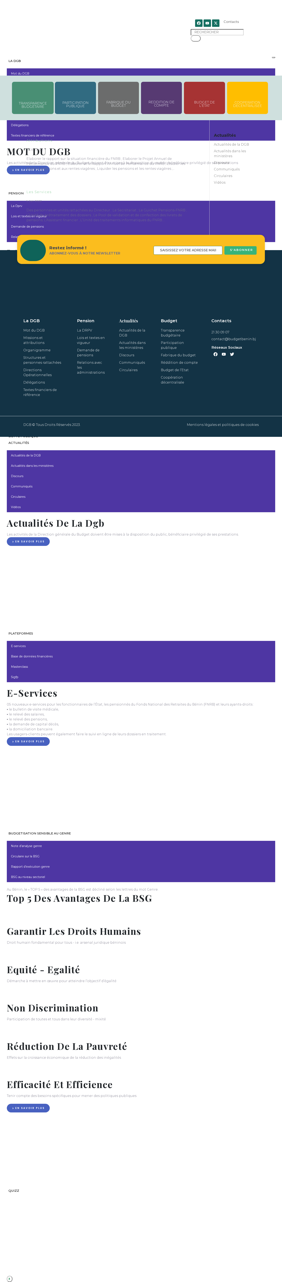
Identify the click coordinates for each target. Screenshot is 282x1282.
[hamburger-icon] (273, 57)
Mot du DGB (20, 73)
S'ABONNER (241, 250)
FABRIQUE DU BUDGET (118, 104)
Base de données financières (32, 656)
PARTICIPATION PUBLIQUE (75, 104)
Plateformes (20, 633)
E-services (18, 646)
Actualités (18, 443)
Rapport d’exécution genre (30, 867)
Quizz (13, 1191)
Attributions (39, 141)
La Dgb (14, 61)
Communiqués (21, 486)
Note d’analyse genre (26, 846)
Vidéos (16, 507)
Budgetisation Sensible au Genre (39, 833)
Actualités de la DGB (26, 455)
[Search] (196, 38)
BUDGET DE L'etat (204, 104)
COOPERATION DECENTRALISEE (247, 104)
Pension (16, 193)
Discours (17, 476)
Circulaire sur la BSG (25, 856)
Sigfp (14, 677)
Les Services (39, 192)
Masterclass (19, 667)
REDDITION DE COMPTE (161, 103)
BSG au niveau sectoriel (28, 877)
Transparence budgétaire (33, 105)
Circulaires (18, 497)
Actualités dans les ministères (32, 466)
